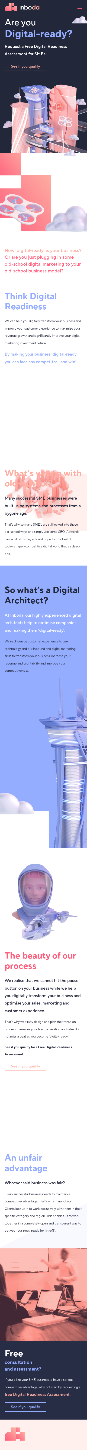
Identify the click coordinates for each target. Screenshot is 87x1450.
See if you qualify (25, 66)
